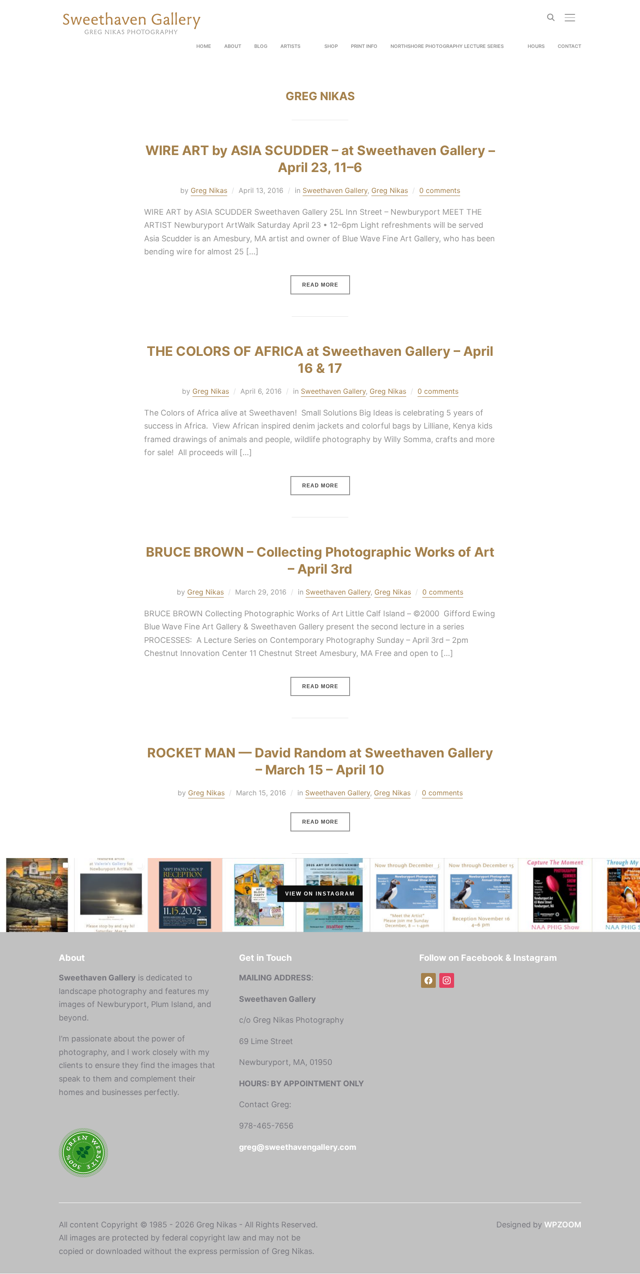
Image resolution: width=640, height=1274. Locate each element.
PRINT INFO (364, 46)
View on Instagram (320, 894)
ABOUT (232, 46)
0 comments (439, 190)
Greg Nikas (209, 190)
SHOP (331, 46)
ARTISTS (290, 46)
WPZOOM (562, 1224)
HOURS (536, 46)
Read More (320, 285)
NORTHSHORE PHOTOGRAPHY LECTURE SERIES (447, 46)
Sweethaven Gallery (335, 190)
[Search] (550, 16)
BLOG (260, 46)
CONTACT (569, 46)
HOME (203, 46)
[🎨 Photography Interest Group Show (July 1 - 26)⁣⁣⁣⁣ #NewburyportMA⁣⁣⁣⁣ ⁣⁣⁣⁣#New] (37, 893)
